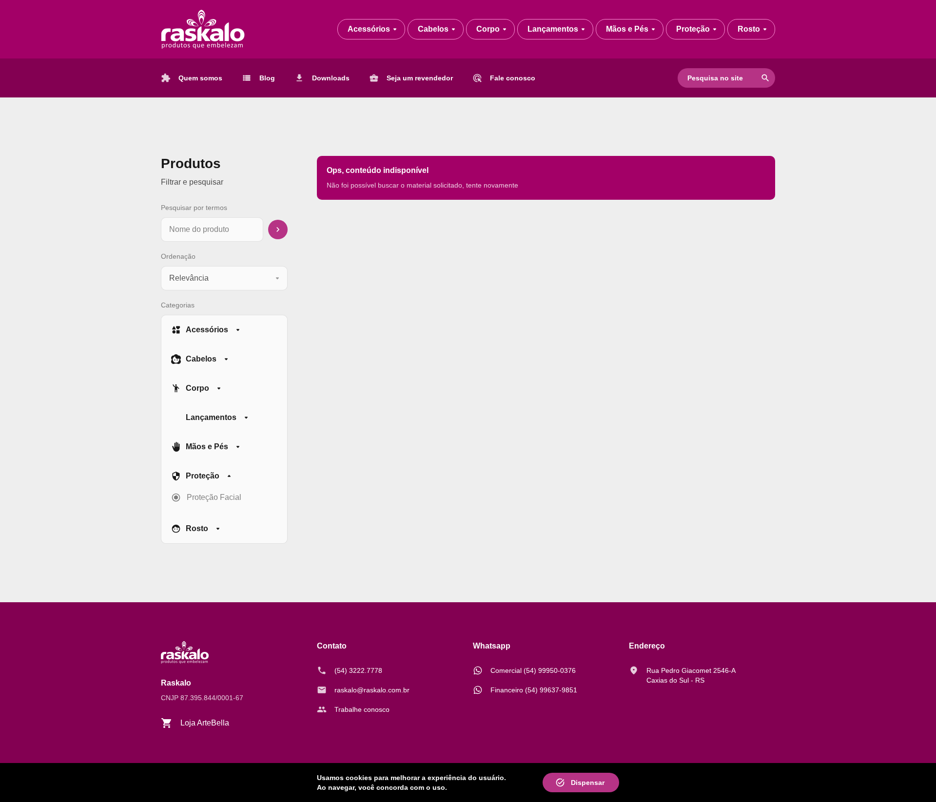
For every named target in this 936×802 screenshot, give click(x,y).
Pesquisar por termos (194, 207)
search (765, 78)
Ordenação (178, 256)
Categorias (178, 305)
